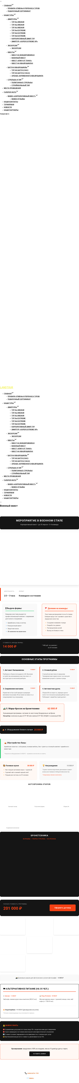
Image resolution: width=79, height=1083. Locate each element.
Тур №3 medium (18, 27)
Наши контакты (11, 102)
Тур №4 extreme (19, 30)
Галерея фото (10, 92)
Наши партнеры (11, 110)
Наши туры (9, 15)
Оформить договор (62, 908)
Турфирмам (9, 104)
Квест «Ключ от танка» (22, 60)
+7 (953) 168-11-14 (46, 1073)
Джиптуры (12, 19)
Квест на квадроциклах (22, 63)
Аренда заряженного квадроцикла (27, 76)
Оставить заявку (39, 1053)
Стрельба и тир (14, 80)
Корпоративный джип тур (23, 38)
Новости (8, 107)
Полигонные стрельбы (22, 82)
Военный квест (19, 58)
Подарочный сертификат (19, 11)
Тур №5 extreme (19, 33)
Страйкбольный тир (21, 85)
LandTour (6, 387)
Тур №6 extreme (19, 36)
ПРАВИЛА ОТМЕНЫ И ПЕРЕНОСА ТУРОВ (24, 8)
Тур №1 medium (18, 22)
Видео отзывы (18, 99)
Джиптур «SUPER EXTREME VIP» (25, 41)
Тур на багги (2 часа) (21, 73)
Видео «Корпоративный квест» (22, 96)
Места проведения (12, 88)
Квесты (11, 52)
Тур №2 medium (18, 25)
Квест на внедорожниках (23, 55)
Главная (8, 5)
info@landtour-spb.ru (43, 1078)
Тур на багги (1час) (20, 70)
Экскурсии (12, 45)
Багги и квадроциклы (17, 67)
